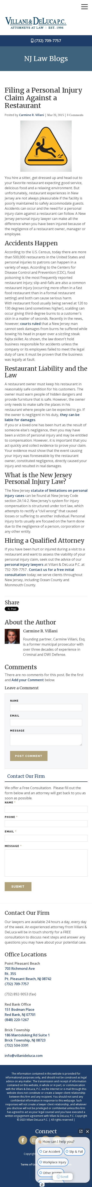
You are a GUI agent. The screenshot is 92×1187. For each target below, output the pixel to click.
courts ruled (30, 323)
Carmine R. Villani (31, 115)
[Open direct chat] (81, 1131)
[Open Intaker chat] (42, 1185)
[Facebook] (22, 1140)
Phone (11, 817)
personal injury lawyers (24, 564)
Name (14, 700)
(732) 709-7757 (47, 40)
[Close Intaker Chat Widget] (88, 1131)
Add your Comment (28, 680)
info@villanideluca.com (24, 1055)
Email (14, 715)
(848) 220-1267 (17, 1019)
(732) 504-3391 (17, 1045)
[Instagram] (34, 1140)
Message (17, 730)
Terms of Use (29, 1164)
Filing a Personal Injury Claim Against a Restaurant (43, 98)
